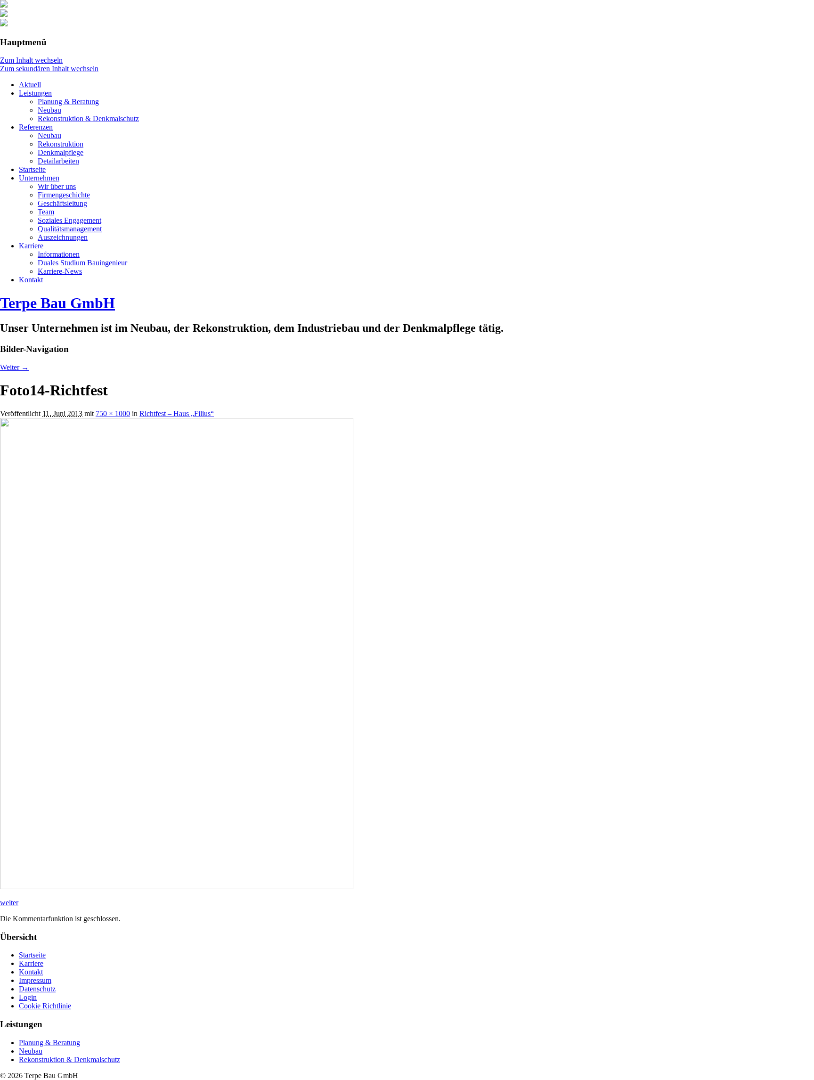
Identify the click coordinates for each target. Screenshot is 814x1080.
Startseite (32, 169)
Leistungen (35, 93)
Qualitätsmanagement (70, 229)
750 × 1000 (113, 413)
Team (46, 212)
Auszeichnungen (63, 237)
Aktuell (30, 85)
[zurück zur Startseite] (4, 5)
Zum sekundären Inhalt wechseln (49, 69)
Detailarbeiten (58, 161)
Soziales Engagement (69, 220)
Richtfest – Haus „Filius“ (176, 413)
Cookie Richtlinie (45, 1006)
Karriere (31, 246)
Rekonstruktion (60, 144)
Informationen (59, 254)
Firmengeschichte (64, 195)
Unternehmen (39, 178)
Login (28, 997)
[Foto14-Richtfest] (176, 887)
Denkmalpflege (60, 152)
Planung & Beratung (68, 102)
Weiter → (14, 367)
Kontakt (31, 280)
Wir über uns (57, 186)
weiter (9, 903)
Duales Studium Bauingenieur (82, 263)
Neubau (49, 110)
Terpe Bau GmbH (57, 303)
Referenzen (36, 127)
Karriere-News (60, 271)
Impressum (35, 980)
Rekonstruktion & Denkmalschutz (88, 119)
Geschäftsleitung (62, 203)
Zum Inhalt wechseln (31, 60)
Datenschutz (37, 989)
